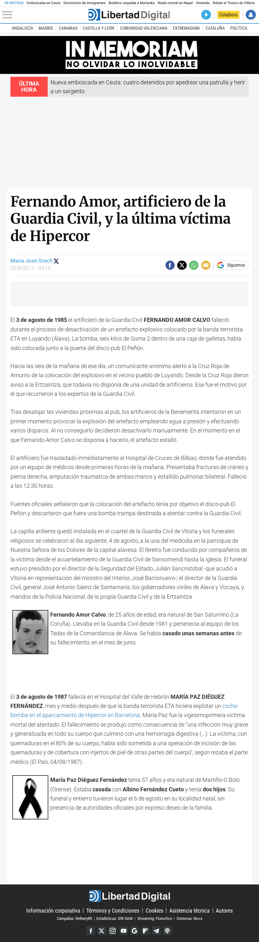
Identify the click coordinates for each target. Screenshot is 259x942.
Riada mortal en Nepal (175, 3)
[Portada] (129, 15)
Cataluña (215, 28)
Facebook (90, 930)
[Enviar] (193, 265)
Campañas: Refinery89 (74, 918)
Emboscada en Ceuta (43, 3)
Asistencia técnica (189, 910)
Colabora (228, 15)
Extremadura (186, 28)
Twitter (101, 930)
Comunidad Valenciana (143, 28)
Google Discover (134, 930)
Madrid (46, 28)
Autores (224, 910)
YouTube (123, 930)
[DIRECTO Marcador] (206, 15)
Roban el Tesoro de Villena (234, 3)
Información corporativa (53, 910)
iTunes (167, 930)
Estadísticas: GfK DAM (114, 918)
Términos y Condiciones (112, 910)
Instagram (112, 930)
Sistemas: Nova (189, 918)
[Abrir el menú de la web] (44, 15)
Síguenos (236, 265)
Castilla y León (98, 28)
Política (238, 28)
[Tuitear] (181, 265)
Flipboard (145, 930)
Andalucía (22, 28)
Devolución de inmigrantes (84, 3)
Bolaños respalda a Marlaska (131, 3)
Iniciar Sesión (251, 15)
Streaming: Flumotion (154, 918)
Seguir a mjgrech (56, 261)
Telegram (156, 930)
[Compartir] (170, 265)
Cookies (154, 910)
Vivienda (202, 3)
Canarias (68, 28)
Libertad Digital (129, 896)
